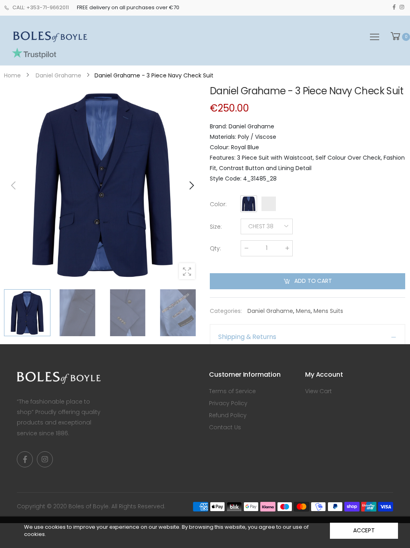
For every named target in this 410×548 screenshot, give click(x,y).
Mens (303, 311)
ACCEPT (364, 530)
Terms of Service (232, 391)
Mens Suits (328, 311)
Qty (215, 248)
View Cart (318, 391)
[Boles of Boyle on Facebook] (394, 7)
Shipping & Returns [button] (247, 336)
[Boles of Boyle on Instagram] (402, 7)
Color (218, 204)
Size (216, 227)
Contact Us (225, 427)
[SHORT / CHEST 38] (102, 185)
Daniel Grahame (270, 311)
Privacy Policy (228, 403)
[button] (191, 185)
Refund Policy (228, 415)
